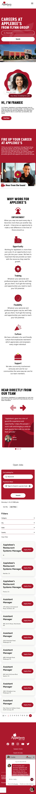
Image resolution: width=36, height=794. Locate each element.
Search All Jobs (18, 753)
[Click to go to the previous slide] (13, 408)
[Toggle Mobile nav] (32, 3)
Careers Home (18, 749)
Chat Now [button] (6, 118)
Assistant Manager (8, 601)
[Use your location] (29, 486)
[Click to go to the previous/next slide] (15, 449)
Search (18, 39)
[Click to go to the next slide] (23, 408)
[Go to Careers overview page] (7, 3)
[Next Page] (30, 715)
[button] (18, 518)
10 (27, 715)
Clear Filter (4, 537)
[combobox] (18, 486)
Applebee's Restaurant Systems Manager (12, 547)
